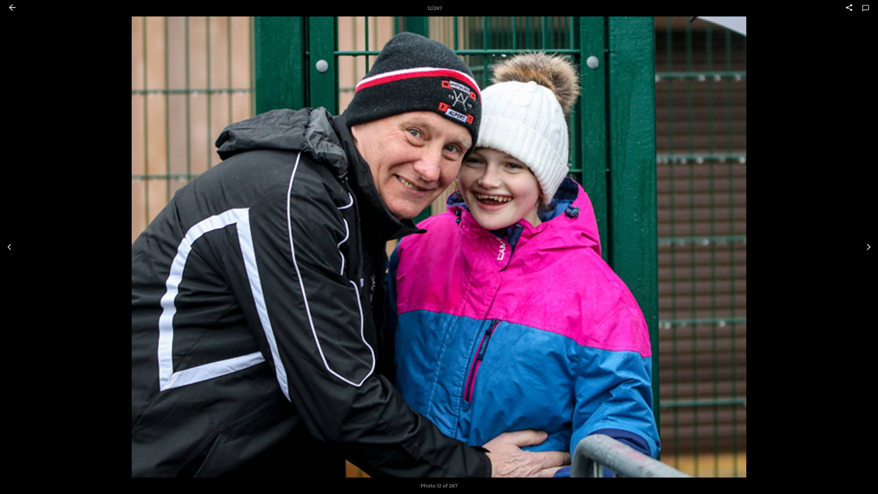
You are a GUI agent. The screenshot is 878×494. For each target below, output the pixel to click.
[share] (849, 8)
